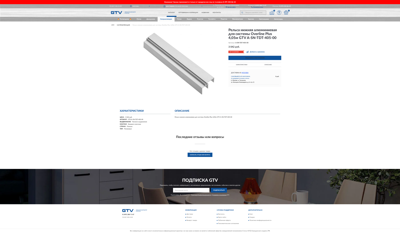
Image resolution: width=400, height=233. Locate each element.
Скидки (252, 217)
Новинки (205, 12)
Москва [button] (245, 73)
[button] (257, 7)
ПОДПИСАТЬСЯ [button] (219, 190)
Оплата (189, 217)
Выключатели (237, 19)
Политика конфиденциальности (260, 220)
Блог (251, 214)
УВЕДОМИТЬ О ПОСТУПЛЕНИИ (255, 58)
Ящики (189, 19)
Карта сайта (222, 217)
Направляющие (166, 19)
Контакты (217, 12)
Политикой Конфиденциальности (201, 195)
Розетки (200, 19)
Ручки (179, 19)
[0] (286, 12)
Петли (139, 19)
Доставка (190, 214)
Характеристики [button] (241, 64)
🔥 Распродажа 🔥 (124, 19)
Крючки (251, 19)
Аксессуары (278, 19)
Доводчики (150, 19)
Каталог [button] (171, 12)
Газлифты (212, 19)
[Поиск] (242, 13)
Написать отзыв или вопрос (200, 154)
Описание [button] (268, 64)
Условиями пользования (219, 195)
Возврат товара (192, 220)
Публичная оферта (224, 220)
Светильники (264, 19)
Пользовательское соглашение (228, 223)
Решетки (224, 19)
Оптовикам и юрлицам (188, 12)
